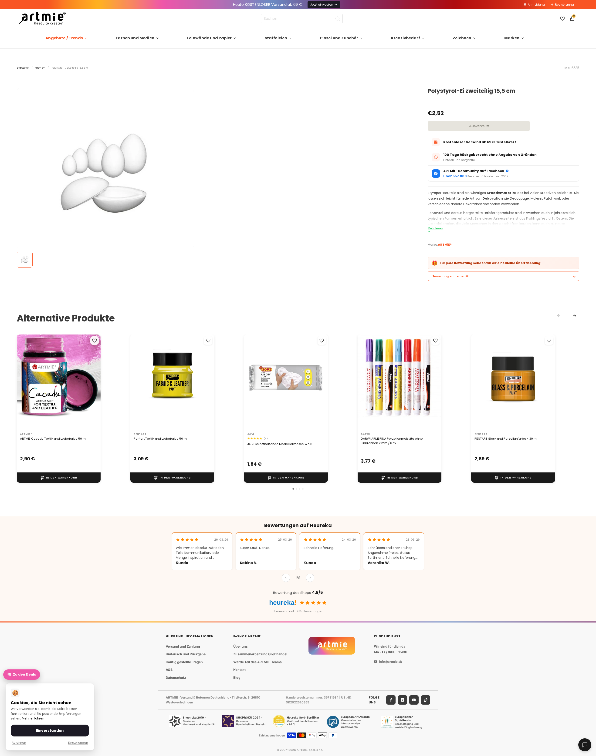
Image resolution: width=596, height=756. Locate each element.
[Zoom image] (105, 176)
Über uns (240, 646)
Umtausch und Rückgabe (186, 654)
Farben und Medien (135, 38)
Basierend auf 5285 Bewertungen (298, 611)
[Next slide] (574, 315)
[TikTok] (425, 700)
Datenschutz (176, 677)
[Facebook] (391, 700)
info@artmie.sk (390, 662)
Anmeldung (536, 5)
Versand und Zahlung (183, 646)
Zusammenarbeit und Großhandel (260, 654)
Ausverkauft (479, 126)
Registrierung (564, 5)
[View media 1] (25, 260)
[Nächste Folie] (92, 382)
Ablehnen (19, 743)
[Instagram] (402, 700)
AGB (169, 670)
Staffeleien (276, 38)
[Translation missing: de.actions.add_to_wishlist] (94, 340)
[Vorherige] (286, 578)
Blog (236, 677)
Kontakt (239, 670)
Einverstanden (50, 730)
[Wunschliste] (562, 18)
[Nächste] (310, 578)
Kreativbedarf (405, 38)
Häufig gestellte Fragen (184, 662)
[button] (293, 489)
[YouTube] (414, 700)
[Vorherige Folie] (25, 382)
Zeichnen (462, 38)
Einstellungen (78, 743)
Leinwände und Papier (209, 38)
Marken (512, 38)
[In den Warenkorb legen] (59, 477)
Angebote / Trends (64, 38)
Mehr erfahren (33, 718)
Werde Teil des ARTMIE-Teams (257, 662)
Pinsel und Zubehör (339, 38)
